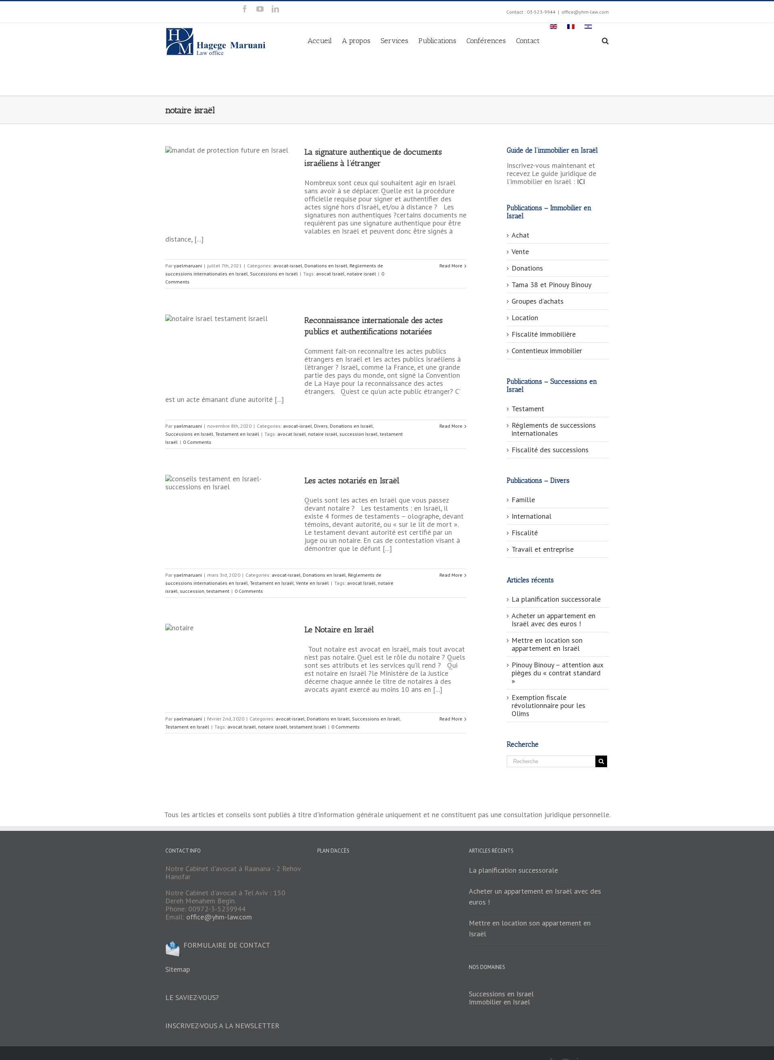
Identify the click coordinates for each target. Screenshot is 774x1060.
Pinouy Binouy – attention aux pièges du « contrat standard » (557, 672)
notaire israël (361, 274)
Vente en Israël (312, 583)
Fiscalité (525, 532)
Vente (520, 251)
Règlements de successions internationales (554, 429)
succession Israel (358, 434)
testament (217, 591)
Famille (523, 499)
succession (192, 591)
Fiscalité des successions (550, 449)
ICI (581, 181)
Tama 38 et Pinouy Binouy (551, 284)
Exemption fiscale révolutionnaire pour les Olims (548, 705)
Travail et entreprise (543, 549)
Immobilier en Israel (499, 1001)
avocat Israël (330, 274)
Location (525, 317)
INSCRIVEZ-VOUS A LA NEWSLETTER (222, 1025)
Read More (450, 266)
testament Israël (307, 727)
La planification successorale (556, 599)
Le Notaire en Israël (339, 629)
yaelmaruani (188, 266)
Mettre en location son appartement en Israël (547, 644)
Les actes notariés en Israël (351, 480)
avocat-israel (287, 266)
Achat (520, 235)
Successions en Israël (274, 274)
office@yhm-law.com (585, 12)
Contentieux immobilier (547, 350)
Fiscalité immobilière (544, 334)
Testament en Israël (237, 434)
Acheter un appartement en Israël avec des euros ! (553, 619)
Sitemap (177, 969)
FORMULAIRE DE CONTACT (225, 945)
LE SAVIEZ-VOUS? (192, 997)
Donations (527, 268)
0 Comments (197, 442)
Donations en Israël (325, 266)
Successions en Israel (501, 993)
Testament (528, 408)
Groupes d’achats (538, 301)
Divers (321, 426)
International (531, 516)
